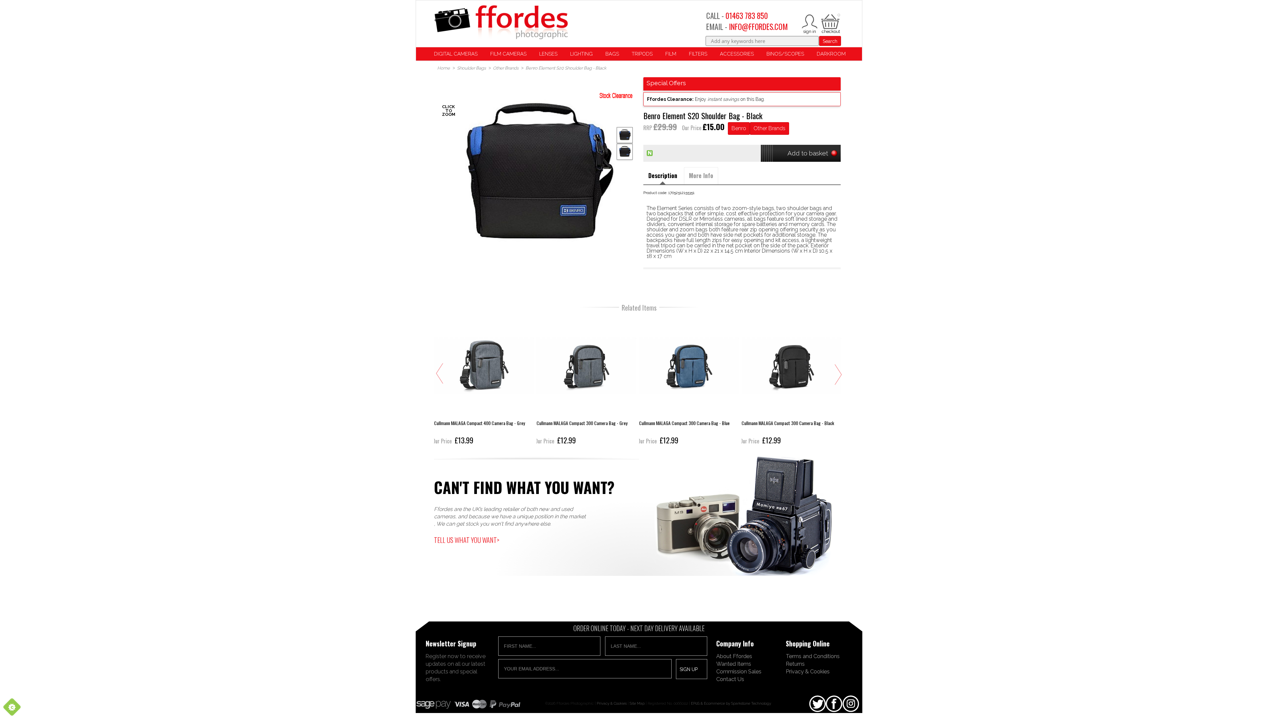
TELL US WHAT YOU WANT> (466, 540)
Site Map (637, 703)
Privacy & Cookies (808, 671)
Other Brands (769, 128)
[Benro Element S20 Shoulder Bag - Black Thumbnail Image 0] (536, 176)
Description (662, 175)
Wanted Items (733, 663)
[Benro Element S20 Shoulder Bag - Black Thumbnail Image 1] (625, 152)
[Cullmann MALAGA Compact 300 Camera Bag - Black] (781, 381)
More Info (701, 175)
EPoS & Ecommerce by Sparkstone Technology (731, 703)
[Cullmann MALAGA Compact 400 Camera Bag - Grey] (474, 381)
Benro (739, 128)
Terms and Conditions (813, 656)
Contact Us (730, 679)
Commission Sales (738, 671)
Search (830, 41)
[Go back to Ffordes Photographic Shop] (501, 22)
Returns (795, 663)
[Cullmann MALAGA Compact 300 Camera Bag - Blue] (679, 381)
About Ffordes (734, 656)
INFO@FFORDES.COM (758, 26)
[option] (536, 176)
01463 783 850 (747, 15)
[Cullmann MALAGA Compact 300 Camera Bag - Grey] (576, 381)
